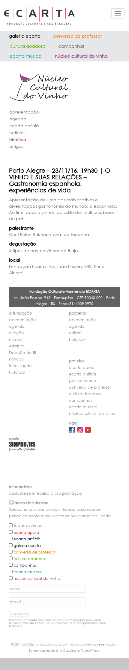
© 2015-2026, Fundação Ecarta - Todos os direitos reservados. (64, 644)
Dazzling (69, 650)
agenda (17, 119)
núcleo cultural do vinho (81, 56)
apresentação (24, 112)
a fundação (20, 313)
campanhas (71, 46)
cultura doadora (28, 46)
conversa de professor (77, 36)
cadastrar (18, 614)
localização (20, 365)
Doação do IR (22, 352)
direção (16, 332)
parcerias (78, 313)
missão (15, 339)
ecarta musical (26, 56)
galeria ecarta (24, 36)
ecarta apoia (81, 367)
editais (75, 332)
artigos (16, 146)
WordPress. (90, 650)
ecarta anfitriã (24, 125)
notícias (17, 132)
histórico (17, 139)
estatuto (16, 346)
